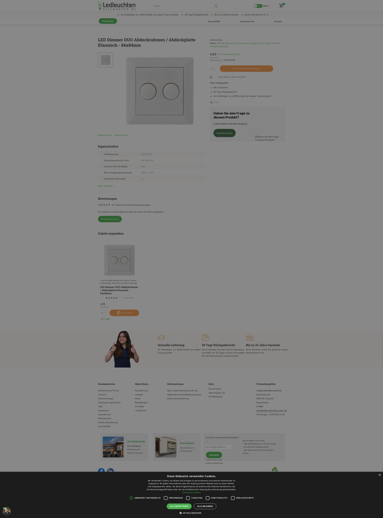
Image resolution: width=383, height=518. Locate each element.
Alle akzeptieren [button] (179, 506)
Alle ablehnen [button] (205, 506)
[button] (191, 512)
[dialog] (191, 495)
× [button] (380, 475)
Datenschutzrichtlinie (191, 492)
